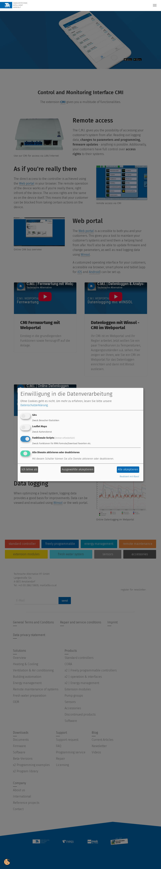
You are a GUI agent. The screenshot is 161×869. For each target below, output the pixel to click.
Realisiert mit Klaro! (129, 476)
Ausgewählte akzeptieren (77, 469)
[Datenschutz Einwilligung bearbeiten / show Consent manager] (7, 861)
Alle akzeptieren (128, 469)
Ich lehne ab (29, 469)
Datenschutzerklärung (34, 405)
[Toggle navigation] (154, 5)
